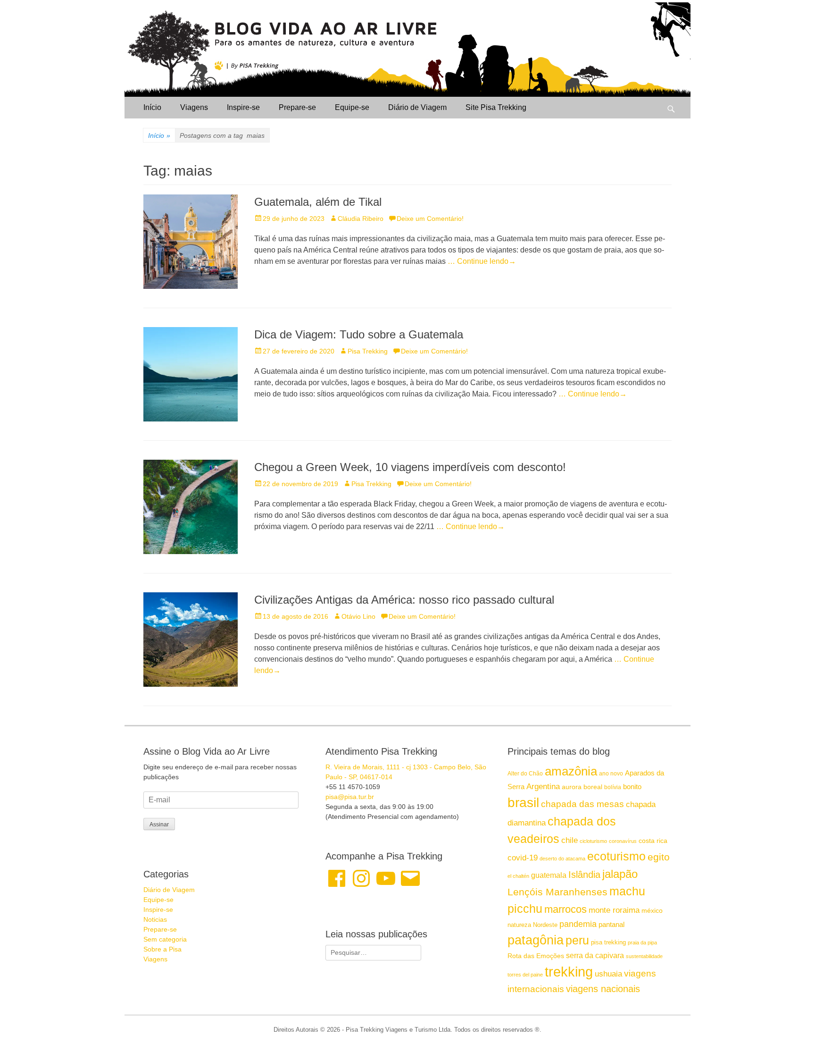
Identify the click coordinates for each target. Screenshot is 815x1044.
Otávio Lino (358, 616)
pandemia (578, 924)
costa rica (653, 840)
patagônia (535, 940)
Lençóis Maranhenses (557, 891)
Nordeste (545, 924)
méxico (652, 910)
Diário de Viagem (417, 107)
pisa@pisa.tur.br (349, 796)
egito (659, 856)
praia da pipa (642, 942)
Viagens (194, 107)
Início (152, 107)
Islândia (584, 874)
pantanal (611, 924)
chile (569, 840)
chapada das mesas (582, 804)
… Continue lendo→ (482, 261)
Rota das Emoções (535, 956)
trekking (569, 971)
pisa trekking (608, 942)
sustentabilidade (644, 956)
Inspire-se (243, 107)
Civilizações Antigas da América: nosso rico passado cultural (404, 599)
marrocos (565, 909)
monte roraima (614, 910)
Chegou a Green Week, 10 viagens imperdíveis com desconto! (410, 467)
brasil (523, 802)
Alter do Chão (525, 773)
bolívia (612, 787)
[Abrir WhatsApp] (791, 1020)
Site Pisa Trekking (496, 107)
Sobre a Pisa (162, 949)
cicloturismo (593, 841)
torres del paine (525, 974)
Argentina (543, 786)
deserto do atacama (562, 858)
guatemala (548, 875)
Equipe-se (352, 107)
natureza (519, 924)
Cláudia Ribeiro (360, 218)
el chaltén (518, 876)
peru (577, 940)
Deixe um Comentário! (430, 218)
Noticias (155, 919)
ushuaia (608, 973)
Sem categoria (165, 939)
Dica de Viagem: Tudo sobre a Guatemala (358, 334)
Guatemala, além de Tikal (318, 201)
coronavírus (623, 841)
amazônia (571, 771)
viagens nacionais (603, 989)
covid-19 (522, 857)
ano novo (611, 773)
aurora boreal (582, 787)
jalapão (620, 873)
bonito (632, 787)
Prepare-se (297, 107)
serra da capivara (595, 955)
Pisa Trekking (368, 351)
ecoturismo (616, 856)
